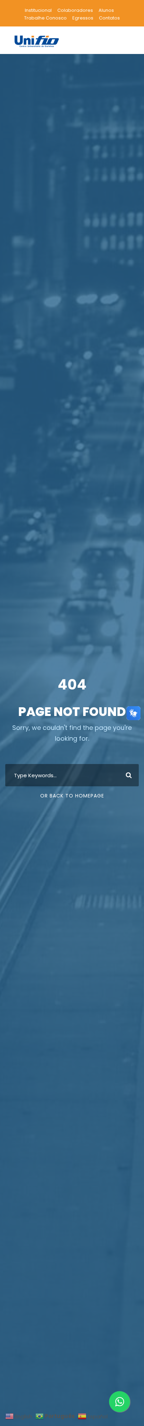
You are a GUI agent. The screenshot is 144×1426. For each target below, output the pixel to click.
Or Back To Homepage (72, 795)
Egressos (82, 18)
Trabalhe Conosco (45, 18)
